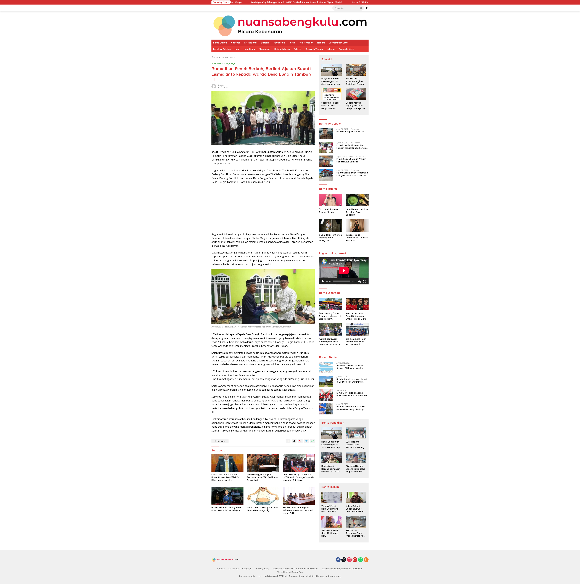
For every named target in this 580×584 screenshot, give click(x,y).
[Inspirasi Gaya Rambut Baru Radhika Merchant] (357, 225)
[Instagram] (349, 560)
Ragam (321, 42)
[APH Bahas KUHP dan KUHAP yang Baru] (331, 521)
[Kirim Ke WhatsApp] (312, 441)
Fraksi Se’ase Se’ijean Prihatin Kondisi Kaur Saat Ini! (351, 160)
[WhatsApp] (360, 560)
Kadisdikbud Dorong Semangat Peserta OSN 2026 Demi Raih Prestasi (330, 469)
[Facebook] (338, 560)
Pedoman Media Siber (307, 568)
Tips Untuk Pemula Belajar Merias (328, 210)
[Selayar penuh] (364, 281)
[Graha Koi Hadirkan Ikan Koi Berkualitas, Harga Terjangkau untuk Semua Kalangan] (326, 408)
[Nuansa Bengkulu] (290, 25)
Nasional (235, 42)
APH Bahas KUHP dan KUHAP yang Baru (329, 533)
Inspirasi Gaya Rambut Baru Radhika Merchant (357, 238)
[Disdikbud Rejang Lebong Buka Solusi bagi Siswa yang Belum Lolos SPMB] (356, 457)
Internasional (250, 42)
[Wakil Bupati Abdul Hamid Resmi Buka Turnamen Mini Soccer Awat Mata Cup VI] (330, 329)
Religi (232, 63)
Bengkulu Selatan (222, 49)
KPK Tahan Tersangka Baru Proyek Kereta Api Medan (355, 533)
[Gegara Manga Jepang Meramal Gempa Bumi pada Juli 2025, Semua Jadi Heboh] (356, 94)
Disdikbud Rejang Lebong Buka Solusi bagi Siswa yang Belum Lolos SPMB (355, 469)
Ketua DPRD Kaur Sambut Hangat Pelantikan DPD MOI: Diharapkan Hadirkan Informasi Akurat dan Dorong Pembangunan (356, 2)
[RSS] (366, 560)
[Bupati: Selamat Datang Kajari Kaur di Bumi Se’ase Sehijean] (227, 496)
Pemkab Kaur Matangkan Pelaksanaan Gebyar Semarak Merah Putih (298, 510)
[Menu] (213, 8)
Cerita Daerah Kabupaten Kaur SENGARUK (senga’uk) (263, 509)
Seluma (297, 49)
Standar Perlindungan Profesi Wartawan (342, 568)
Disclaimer (234, 568)
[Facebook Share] (288, 441)
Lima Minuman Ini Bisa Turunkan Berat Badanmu (357, 212)
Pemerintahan (306, 42)
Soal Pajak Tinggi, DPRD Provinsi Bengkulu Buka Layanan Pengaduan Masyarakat (330, 105)
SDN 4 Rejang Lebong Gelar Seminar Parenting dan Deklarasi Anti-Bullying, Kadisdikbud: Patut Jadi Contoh (355, 444)
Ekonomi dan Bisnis (338, 42)
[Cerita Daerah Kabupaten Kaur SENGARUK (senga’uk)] (263, 496)
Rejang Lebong (282, 49)
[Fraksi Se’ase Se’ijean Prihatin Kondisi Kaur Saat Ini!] (326, 161)
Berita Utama (220, 42)
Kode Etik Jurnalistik (283, 568)
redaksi (221, 85)
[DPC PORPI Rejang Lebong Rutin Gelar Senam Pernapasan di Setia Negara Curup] (326, 395)
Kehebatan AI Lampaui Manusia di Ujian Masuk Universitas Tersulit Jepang (352, 380)
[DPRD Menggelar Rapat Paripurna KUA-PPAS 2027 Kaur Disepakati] (263, 463)
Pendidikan (279, 42)
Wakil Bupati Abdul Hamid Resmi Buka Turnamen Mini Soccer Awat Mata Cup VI (330, 342)
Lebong (331, 49)
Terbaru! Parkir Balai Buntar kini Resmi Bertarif (329, 509)
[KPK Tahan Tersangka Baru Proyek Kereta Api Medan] (356, 521)
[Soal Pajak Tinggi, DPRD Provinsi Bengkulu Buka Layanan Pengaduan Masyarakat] (331, 94)
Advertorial (217, 63)
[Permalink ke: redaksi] (213, 86)
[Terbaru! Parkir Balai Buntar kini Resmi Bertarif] (331, 497)
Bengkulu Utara (346, 49)
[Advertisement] (263, 208)
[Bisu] (359, 281)
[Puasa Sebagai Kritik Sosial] (326, 133)
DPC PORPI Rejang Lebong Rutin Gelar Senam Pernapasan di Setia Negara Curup (352, 394)
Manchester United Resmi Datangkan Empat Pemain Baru (356, 316)
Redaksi (221, 568)
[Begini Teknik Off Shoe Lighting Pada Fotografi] (330, 225)
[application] (344, 270)
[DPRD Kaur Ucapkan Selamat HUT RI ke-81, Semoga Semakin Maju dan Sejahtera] (299, 463)
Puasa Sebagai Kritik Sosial (350, 131)
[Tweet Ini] (294, 441)
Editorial (265, 42)
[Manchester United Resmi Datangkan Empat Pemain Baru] (357, 304)
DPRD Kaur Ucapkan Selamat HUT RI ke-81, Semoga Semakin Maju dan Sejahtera (298, 477)
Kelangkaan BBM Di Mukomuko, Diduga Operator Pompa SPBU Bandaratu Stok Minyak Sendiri (352, 174)
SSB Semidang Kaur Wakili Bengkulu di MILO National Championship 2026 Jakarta (356, 342)
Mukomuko (264, 49)
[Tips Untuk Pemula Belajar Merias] (330, 200)
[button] (361, 7)
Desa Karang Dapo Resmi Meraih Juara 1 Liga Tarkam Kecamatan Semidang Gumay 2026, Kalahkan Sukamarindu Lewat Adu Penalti (330, 316)
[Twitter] (343, 560)
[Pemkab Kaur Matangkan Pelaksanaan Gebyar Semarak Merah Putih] (299, 496)
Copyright (247, 568)
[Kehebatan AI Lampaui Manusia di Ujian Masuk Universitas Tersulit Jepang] (326, 381)
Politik (292, 42)
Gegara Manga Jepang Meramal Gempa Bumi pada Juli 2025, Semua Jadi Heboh (355, 105)
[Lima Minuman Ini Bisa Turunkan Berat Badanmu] (357, 200)
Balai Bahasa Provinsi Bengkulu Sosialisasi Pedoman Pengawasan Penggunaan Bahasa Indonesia (356, 81)
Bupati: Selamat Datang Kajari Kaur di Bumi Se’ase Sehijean (226, 509)
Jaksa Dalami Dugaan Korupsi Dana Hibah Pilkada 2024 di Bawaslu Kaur (356, 509)
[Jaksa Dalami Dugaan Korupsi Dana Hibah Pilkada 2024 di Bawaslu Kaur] (356, 497)
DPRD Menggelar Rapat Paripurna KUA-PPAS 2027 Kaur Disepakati (263, 477)
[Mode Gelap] (367, 8)
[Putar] (323, 281)
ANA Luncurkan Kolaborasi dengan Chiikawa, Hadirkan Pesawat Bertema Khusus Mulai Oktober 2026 (352, 366)
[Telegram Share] (306, 441)
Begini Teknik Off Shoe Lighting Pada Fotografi (330, 238)
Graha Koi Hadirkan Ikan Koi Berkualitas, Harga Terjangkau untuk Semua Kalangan (352, 408)
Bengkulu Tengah (314, 49)
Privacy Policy (262, 568)
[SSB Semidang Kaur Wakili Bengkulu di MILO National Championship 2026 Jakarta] (357, 329)
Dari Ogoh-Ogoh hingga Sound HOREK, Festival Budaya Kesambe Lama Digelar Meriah (236, 2)
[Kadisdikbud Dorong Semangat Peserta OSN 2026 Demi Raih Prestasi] (331, 457)
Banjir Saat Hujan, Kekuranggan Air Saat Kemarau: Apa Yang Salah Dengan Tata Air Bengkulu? (331, 81)
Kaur (237, 49)
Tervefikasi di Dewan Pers (290, 572)
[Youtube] (355, 560)
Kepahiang (249, 49)
